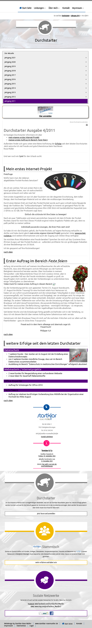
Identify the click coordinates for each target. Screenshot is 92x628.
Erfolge (58, 144)
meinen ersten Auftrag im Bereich (28, 140)
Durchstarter (65, 16)
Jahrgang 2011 (75, 16)
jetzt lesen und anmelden (46, 513)
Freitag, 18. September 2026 (46, 456)
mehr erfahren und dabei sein (46, 562)
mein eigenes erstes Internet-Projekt (24, 137)
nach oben (8, 252)
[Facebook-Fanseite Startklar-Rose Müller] (51, 613)
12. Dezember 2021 (47, 461)
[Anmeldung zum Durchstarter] (45, 110)
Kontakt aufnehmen (47, 437)
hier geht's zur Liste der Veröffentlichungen (49, 465)
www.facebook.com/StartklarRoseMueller (49, 604)
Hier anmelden (45, 116)
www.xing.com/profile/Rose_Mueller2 (48, 606)
